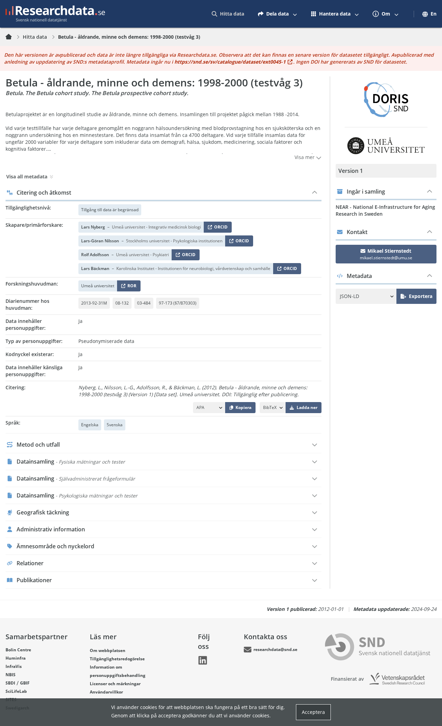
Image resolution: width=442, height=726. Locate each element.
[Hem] (13, 37)
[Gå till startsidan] (55, 14)
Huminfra (16, 658)
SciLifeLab (16, 691)
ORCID (220, 228)
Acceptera (313, 712)
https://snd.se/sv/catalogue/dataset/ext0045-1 (230, 61)
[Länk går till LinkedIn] (203, 660)
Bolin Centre (18, 650)
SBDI (10, 683)
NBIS (11, 675)
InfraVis (14, 666)
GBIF (25, 683)
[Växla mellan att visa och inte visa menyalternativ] (295, 14)
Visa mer (305, 157)
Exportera (420, 296)
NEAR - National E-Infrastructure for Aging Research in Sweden (385, 210)
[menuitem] (228, 14)
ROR (131, 287)
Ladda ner (307, 407)
